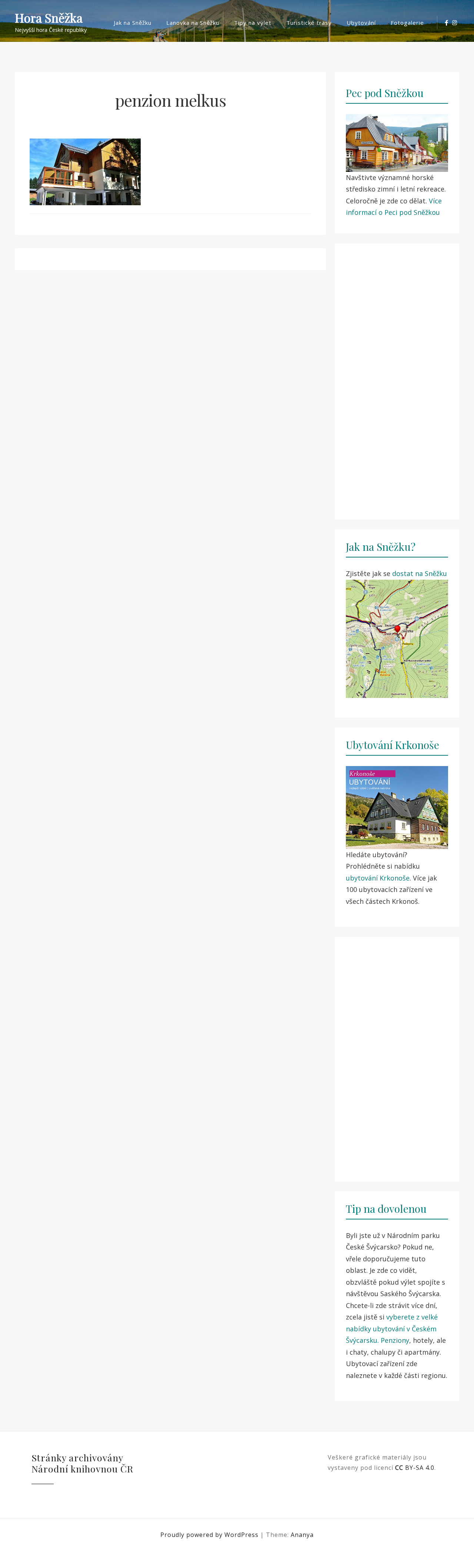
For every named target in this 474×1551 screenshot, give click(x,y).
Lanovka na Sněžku (192, 22)
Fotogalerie (407, 22)
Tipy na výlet (252, 22)
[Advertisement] (397, 377)
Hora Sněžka (49, 18)
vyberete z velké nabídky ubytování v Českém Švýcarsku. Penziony (392, 1328)
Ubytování (361, 22)
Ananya (302, 1535)
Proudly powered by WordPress (210, 1535)
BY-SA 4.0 (414, 1468)
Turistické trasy (309, 22)
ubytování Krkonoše (378, 877)
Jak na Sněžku (132, 22)
